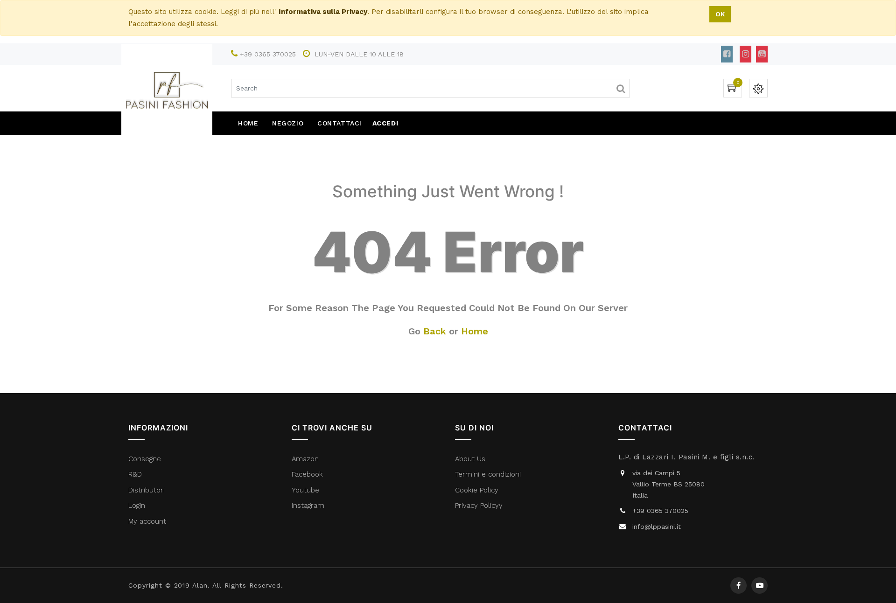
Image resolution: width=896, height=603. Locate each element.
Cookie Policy (476, 490)
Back (434, 331)
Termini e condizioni (489, 474)
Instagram (308, 505)
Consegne (144, 459)
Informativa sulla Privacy (323, 11)
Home (474, 331)
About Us (470, 459)
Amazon (305, 459)
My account (147, 521)
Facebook (308, 474)
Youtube (305, 490)
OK (720, 14)
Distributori (147, 490)
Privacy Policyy (480, 505)
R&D (135, 474)
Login (136, 505)
